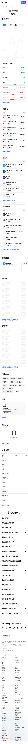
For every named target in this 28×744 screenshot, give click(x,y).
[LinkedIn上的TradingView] (17, 628)
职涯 (16, 692)
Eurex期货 (17, 679)
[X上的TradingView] (3, 628)
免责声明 (17, 708)
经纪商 (16, 669)
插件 (16, 724)
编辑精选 (4, 730)
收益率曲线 (4, 697)
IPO (2, 690)
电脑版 (3, 708)
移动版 (3, 707)
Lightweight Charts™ (20, 727)
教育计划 (17, 740)
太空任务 (17, 687)
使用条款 (17, 707)
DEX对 (3, 670)
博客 (16, 688)
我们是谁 (17, 685)
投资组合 (4, 695)
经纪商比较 (17, 670)
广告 (16, 735)
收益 (3, 687)
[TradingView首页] (5, 2)
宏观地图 (4, 700)
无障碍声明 (17, 714)
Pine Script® (5, 702)
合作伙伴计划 (18, 739)
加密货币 (4, 667)
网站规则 (4, 720)
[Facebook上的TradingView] (6, 628)
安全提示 (17, 715)
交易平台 (17, 730)
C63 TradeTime (18, 702)
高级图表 (17, 729)
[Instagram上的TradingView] (14, 628)
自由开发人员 (5, 738)
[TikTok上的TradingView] (25, 628)
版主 (3, 722)
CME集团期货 (18, 677)
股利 (3, 688)
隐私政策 (17, 710)
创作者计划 (4, 718)
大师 (3, 737)
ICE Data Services (12, 639)
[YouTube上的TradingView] (10, 628)
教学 (3, 728)
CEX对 (3, 669)
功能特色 (17, 657)
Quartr (12, 648)
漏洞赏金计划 (18, 717)
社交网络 (4, 713)
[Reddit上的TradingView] (3, 631)
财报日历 (5, 109)
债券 (3, 665)
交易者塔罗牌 (18, 700)
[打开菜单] (2, 2)
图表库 (16, 725)
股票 (3, 662)
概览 (16, 667)
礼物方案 (17, 662)
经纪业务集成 (18, 737)
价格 (16, 659)
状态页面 (17, 719)
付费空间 (4, 740)
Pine (3, 672)
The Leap (17, 672)
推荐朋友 (4, 717)
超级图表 (4, 657)
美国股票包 (17, 680)
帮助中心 (17, 690)
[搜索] (17, 2)
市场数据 (17, 660)
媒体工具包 (17, 694)
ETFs (3, 663)
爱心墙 (3, 715)
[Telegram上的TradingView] (21, 628)
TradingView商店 (19, 698)
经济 (3, 685)
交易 (3, 727)
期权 (3, 698)
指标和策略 (4, 735)
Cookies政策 (18, 712)
